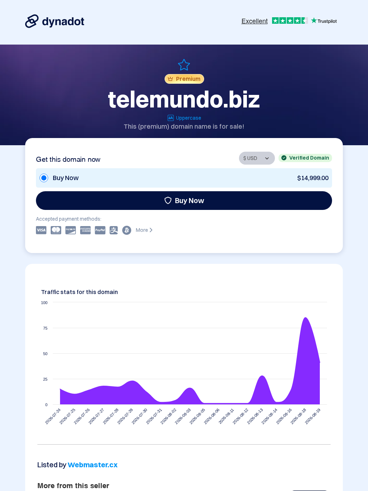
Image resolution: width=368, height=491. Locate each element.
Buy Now (189, 200)
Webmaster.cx (93, 464)
